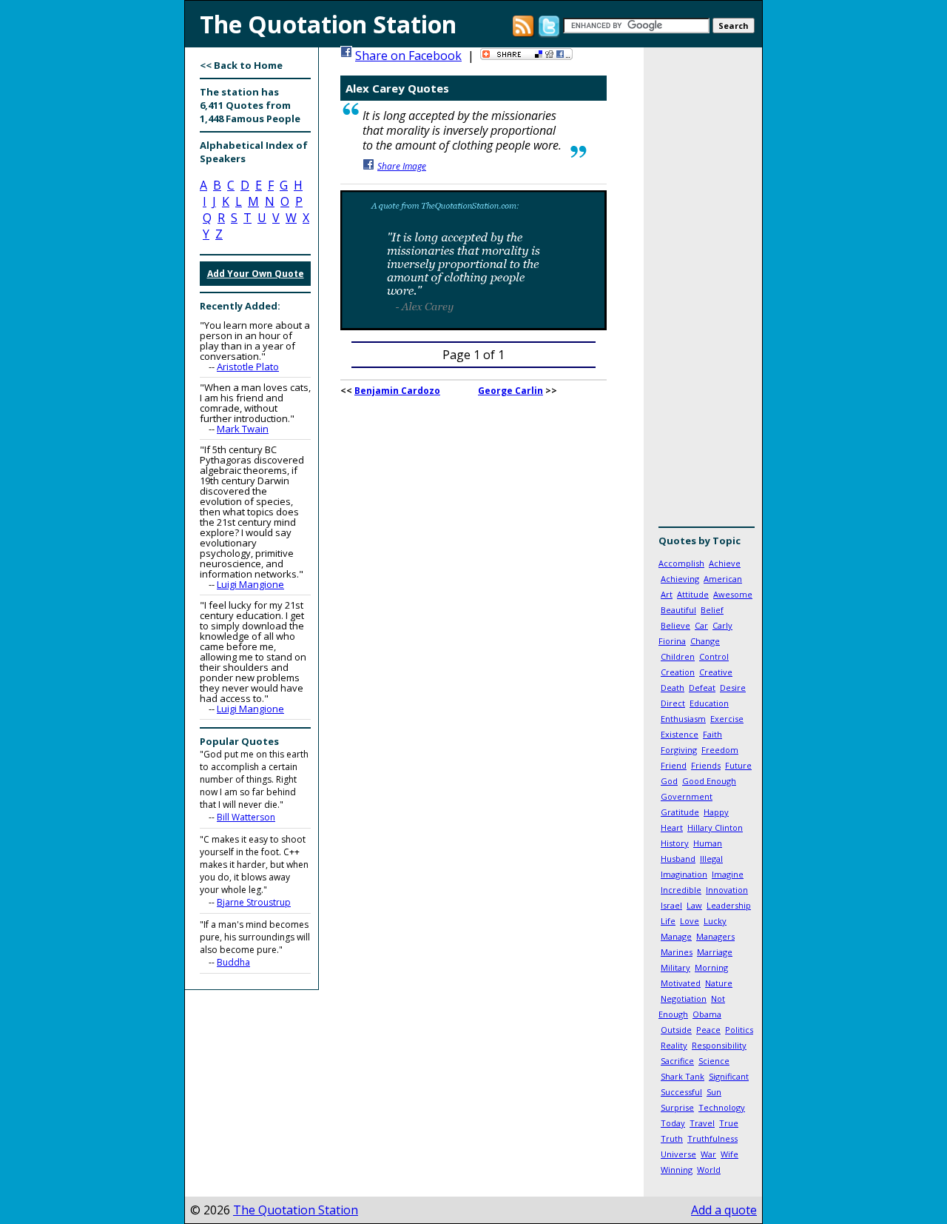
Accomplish (681, 563)
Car (701, 625)
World (709, 1169)
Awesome (732, 594)
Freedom (719, 749)
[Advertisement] (702, 292)
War (708, 1154)
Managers (715, 936)
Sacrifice (677, 1060)
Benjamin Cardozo (397, 390)
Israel (671, 905)
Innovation (727, 889)
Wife (729, 1154)
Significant (729, 1076)
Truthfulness (712, 1138)
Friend (674, 765)
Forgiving (679, 749)
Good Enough (709, 780)
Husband (678, 858)
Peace (708, 1029)
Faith (712, 734)
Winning (676, 1169)
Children (678, 656)
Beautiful (678, 609)
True (728, 1122)
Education (709, 703)
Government (686, 796)
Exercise (727, 718)
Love (689, 920)
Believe (675, 625)
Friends (706, 765)
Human (707, 843)
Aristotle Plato (248, 366)
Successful (681, 1091)
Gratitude (680, 811)
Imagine (728, 874)
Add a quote (724, 1210)
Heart (672, 827)
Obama (706, 1014)
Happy (716, 811)
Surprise (677, 1107)
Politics (739, 1029)
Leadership (729, 905)
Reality (674, 1045)
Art (667, 594)
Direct (673, 703)
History (675, 843)
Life (668, 920)
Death (672, 687)
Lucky (715, 920)
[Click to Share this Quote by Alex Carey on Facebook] (473, 326)
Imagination (684, 874)
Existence (679, 734)
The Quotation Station (295, 1210)
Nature (718, 983)
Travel (702, 1122)
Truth (672, 1138)
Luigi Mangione (250, 584)
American (723, 578)
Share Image (401, 166)
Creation (678, 672)
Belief (712, 609)
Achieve (725, 563)
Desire (733, 687)
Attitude (693, 594)
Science (713, 1060)
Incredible (681, 889)
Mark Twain (243, 428)
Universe (678, 1154)
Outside (676, 1029)
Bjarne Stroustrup (254, 902)
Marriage (714, 951)
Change (705, 640)
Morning (711, 967)
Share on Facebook (408, 55)
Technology (721, 1107)
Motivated (681, 983)
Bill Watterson (246, 817)
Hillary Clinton (715, 827)
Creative (715, 672)
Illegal (711, 858)
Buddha (233, 962)
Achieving (680, 578)
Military (675, 967)
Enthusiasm (683, 718)
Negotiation (684, 998)
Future (738, 765)
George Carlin (510, 390)
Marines (676, 951)
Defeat (702, 687)
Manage (676, 936)
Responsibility (719, 1045)
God (669, 780)
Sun (714, 1091)
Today (673, 1122)
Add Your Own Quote (255, 273)
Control (714, 656)
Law (694, 905)
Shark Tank (682, 1076)
